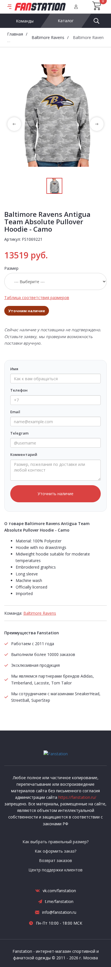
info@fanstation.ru (59, 912)
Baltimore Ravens (48, 37)
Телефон (19, 390)
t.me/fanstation (59, 901)
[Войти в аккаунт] (76, 6)
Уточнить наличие (55, 493)
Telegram (19, 433)
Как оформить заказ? (55, 851)
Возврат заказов (55, 860)
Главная (15, 34)
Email (15, 411)
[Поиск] (96, 21)
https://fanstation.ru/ (77, 797)
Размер (11, 268)
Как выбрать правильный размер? (55, 841)
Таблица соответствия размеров (36, 297)
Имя (14, 368)
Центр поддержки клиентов (55, 870)
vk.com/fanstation (59, 890)
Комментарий (23, 454)
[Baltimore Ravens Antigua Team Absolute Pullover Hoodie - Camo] (55, 115)
